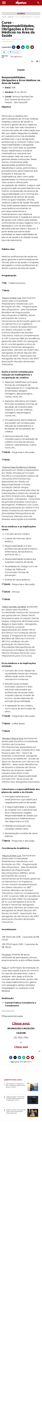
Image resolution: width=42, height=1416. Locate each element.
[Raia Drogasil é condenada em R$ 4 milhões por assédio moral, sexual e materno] (32, 1088)
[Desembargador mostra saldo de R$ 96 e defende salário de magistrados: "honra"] (32, 1101)
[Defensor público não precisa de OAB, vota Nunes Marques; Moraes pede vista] (32, 1114)
